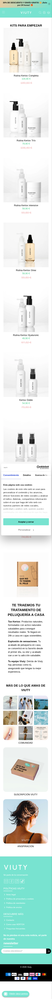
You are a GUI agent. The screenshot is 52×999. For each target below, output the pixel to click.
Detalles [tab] (27, 475)
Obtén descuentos (18, 994)
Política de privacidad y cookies (20, 899)
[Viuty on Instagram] (17, 881)
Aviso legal (11, 894)
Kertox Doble (26, 400)
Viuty (29, 967)
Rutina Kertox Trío (26, 140)
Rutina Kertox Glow (26, 270)
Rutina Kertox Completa (26, 75)
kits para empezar (26, 25)
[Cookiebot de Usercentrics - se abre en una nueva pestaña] (37, 467)
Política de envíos (14, 907)
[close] (49, 3)
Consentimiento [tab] (11, 475)
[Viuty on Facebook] (11, 881)
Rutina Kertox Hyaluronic (26, 335)
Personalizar (24, 530)
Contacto (10, 920)
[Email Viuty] (6, 881)
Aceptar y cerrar (26, 522)
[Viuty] (26, 12)
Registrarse (48, 951)
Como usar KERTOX (15, 924)
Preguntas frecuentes (15, 929)
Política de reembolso (15, 903)
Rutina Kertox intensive (26, 205)
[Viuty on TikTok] (22, 881)
